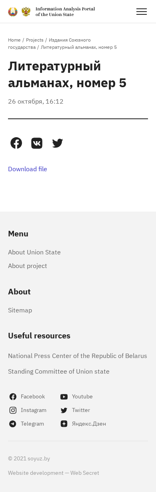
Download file (27, 168)
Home (14, 39)
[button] (16, 143)
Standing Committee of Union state (59, 370)
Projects (35, 39)
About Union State (34, 251)
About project (27, 265)
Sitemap (20, 309)
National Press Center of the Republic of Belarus (77, 355)
